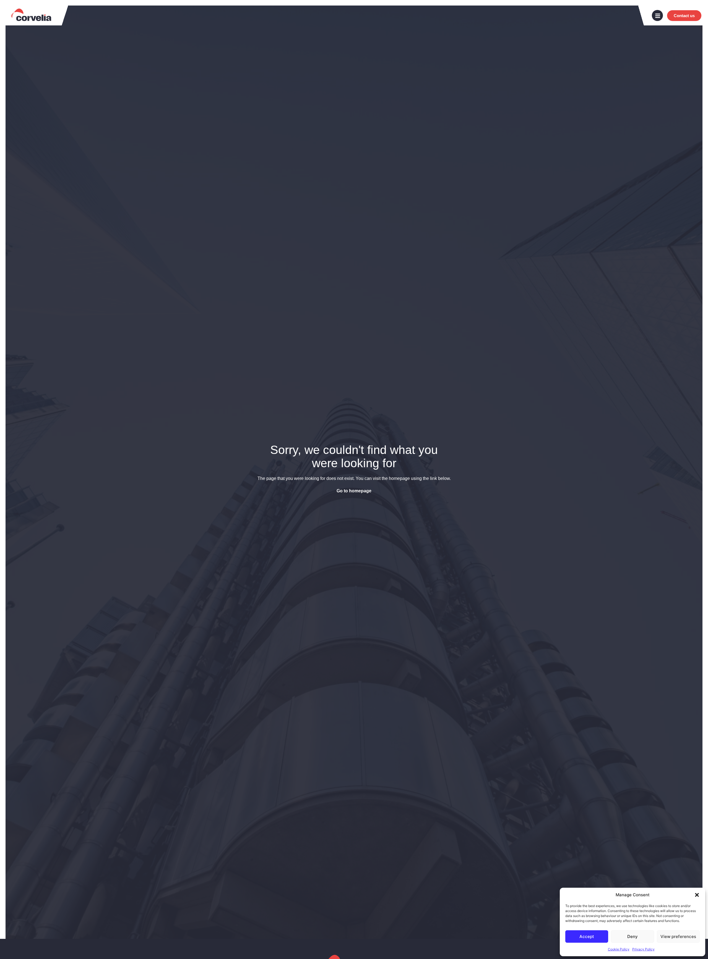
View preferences (678, 936)
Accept (586, 936)
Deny (632, 936)
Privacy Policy (643, 949)
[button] (697, 895)
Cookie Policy (618, 949)
